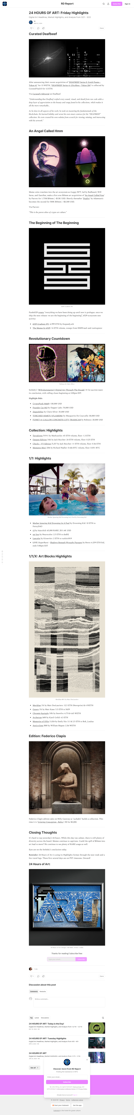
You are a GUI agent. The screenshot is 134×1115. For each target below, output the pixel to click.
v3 (34, 530)
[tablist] (38, 991)
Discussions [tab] (45, 1018)
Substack (56, 1111)
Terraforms (38, 435)
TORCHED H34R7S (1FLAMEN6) (48, 415)
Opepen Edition (40, 439)
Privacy (62, 1100)
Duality (86, 198)
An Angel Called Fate (94, 195)
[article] (67, 1028)
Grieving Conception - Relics (50, 822)
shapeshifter (38, 411)
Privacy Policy (83, 1089)
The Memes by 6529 (41, 328)
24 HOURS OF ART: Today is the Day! (46, 1024)
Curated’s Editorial (40, 94)
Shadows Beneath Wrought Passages (66, 542)
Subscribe (117, 4)
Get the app (77, 1105)
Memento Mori (39, 447)
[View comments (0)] (38, 28)
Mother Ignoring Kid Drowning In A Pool (51, 523)
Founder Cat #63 (40, 407)
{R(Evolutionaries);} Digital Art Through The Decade (61, 390)
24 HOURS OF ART (38, 1053)
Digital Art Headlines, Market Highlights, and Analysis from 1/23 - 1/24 (54, 1056)
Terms (68, 1100)
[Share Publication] (108, 4)
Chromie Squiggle (41, 713)
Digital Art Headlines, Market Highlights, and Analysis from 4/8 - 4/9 (53, 1041)
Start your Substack (61, 1105)
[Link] (26, 34)
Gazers (36, 709)
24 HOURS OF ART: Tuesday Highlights (47, 1038)
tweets (41, 312)
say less (36, 534)
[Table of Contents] (2, 557)
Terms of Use (77, 1087)
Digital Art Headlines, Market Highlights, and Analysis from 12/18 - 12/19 (55, 1027)
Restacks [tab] (43, 991)
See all (33, 1068)
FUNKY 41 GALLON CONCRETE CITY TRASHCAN (57, 419)
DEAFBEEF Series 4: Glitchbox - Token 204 (71, 85)
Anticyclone (38, 725)
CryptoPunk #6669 (41, 403)
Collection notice (77, 1100)
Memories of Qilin (41, 721)
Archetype (37, 717)
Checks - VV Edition (42, 443)
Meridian (37, 705)
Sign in (127, 4)
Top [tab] (31, 1018)
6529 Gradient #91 (41, 324)
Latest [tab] (37, 1018)
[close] (87, 1059)
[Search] (104, 4)
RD (34, 21)
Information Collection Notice (66, 1089)
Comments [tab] (34, 991)
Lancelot (36, 538)
